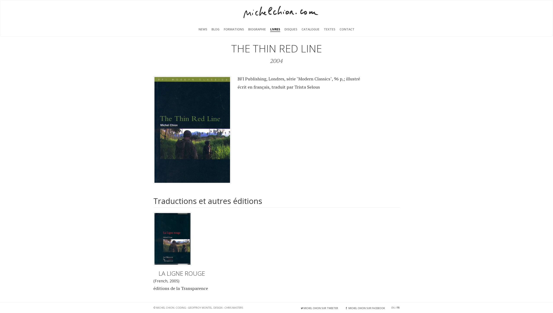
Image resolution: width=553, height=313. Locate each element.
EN (393, 308)
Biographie (257, 29)
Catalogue (310, 29)
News (203, 29)
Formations (234, 29)
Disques (290, 29)
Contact (347, 29)
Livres (275, 29)
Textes (329, 29)
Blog (215, 29)
